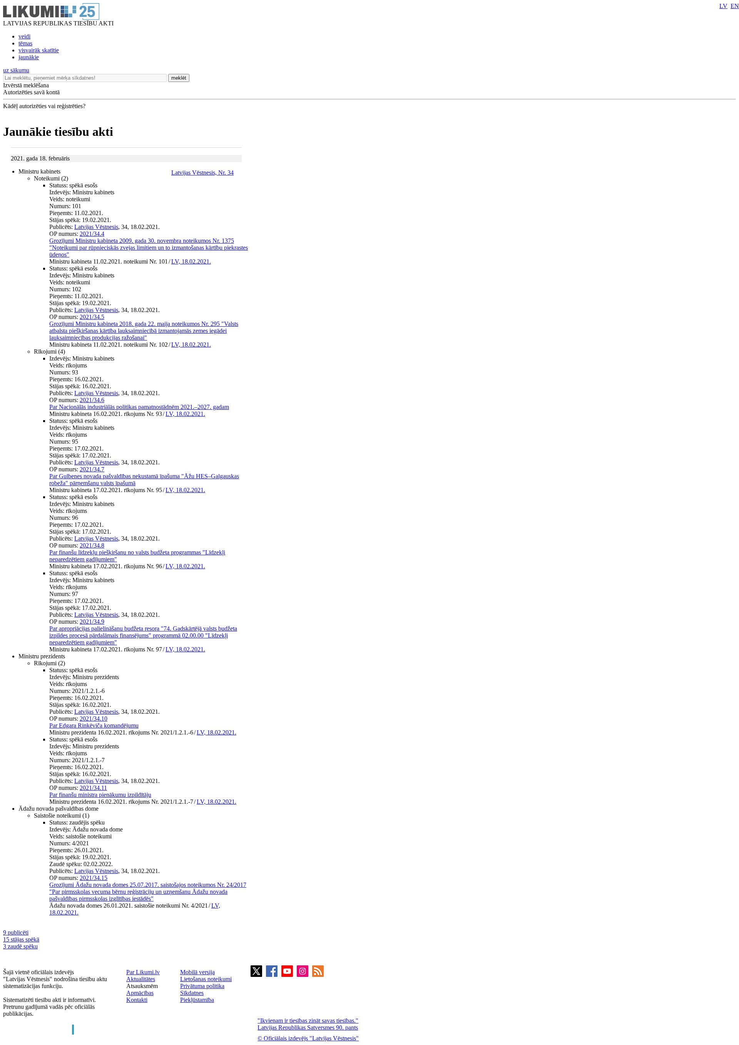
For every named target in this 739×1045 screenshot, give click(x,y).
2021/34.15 (93, 878)
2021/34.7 (92, 469)
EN (735, 6)
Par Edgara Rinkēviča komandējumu (94, 725)
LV (723, 6)
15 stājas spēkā (21, 939)
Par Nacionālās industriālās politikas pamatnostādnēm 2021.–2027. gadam (139, 407)
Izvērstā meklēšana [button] (26, 85)
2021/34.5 (92, 317)
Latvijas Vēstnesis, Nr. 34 (202, 172)
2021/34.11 (93, 788)
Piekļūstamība (197, 1000)
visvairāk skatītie (38, 50)
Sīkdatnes (192, 993)
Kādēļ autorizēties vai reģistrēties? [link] (44, 106)
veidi (24, 36)
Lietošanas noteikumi (206, 979)
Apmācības (140, 993)
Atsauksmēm (142, 986)
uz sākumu (16, 70)
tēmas (25, 43)
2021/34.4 (92, 233)
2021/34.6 (92, 400)
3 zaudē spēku (20, 946)
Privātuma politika (202, 986)
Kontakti (136, 1000)
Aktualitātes (140, 979)
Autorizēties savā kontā (31, 92)
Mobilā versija (197, 972)
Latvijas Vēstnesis (96, 227)
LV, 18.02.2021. (191, 261)
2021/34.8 (92, 545)
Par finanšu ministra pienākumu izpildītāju (100, 794)
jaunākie (28, 57)
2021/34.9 (92, 621)
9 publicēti (15, 932)
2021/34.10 (93, 718)
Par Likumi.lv (143, 972)
